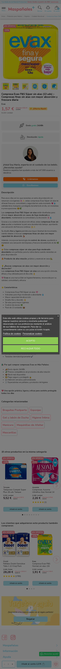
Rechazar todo (30, 348)
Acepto (30, 340)
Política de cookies (12, 333)
